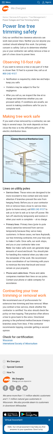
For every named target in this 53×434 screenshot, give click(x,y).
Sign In (48, 2)
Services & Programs (18, 17)
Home (5, 17)
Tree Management (37, 17)
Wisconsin (8, 340)
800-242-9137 (10, 73)
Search (38, 2)
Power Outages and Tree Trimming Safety (21, 20)
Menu (8, 2)
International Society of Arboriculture (20, 343)
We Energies (18, 8)
